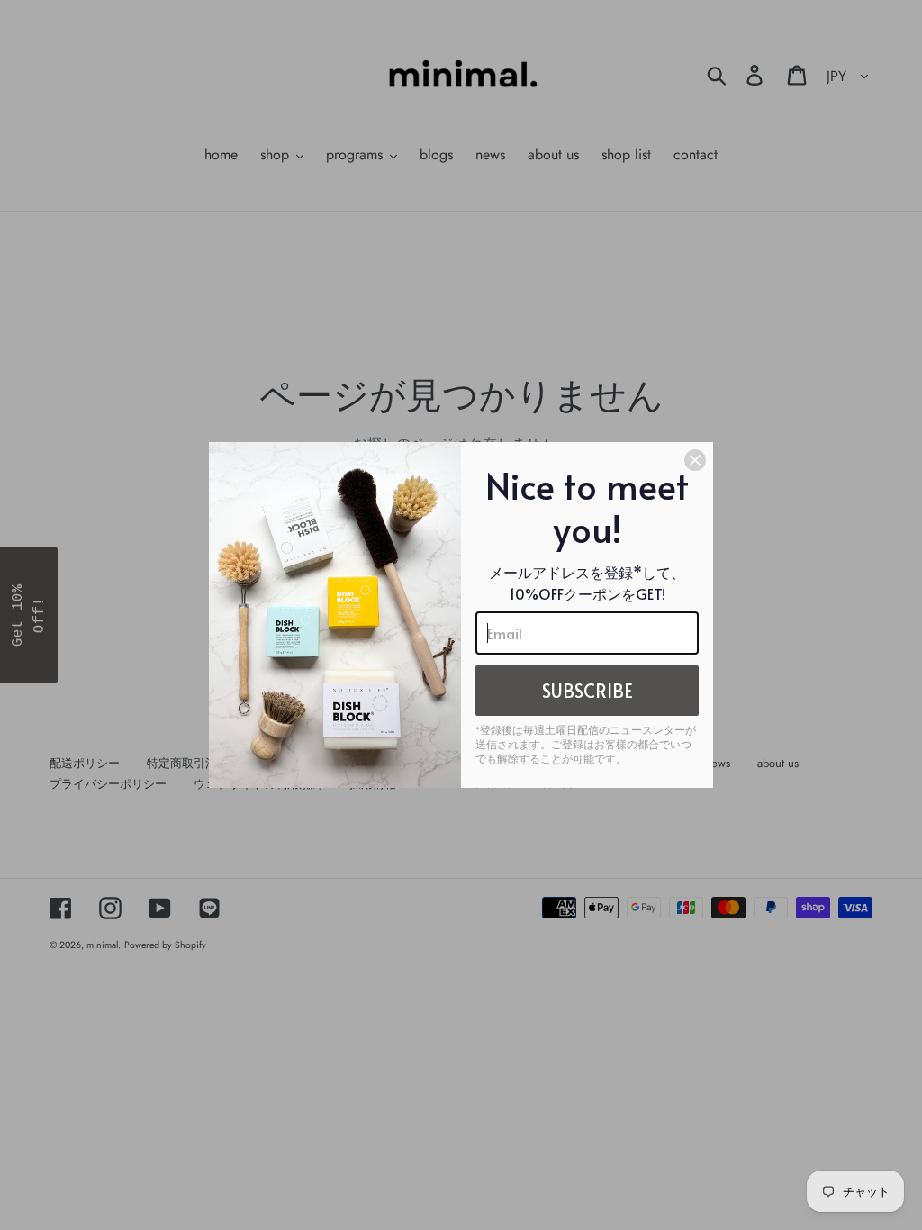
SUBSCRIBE (587, 690)
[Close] (695, 460)
